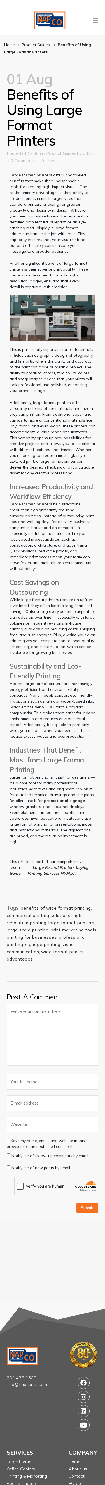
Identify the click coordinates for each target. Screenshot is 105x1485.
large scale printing (28, 930)
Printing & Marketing (27, 1476)
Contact (77, 1476)
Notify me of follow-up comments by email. (50, 1155)
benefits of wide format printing (56, 908)
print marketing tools (74, 930)
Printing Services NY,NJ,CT (52, 873)
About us (78, 1469)
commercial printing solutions (39, 915)
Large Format (20, 1461)
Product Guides (36, 44)
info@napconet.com (27, 1384)
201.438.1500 (21, 1377)
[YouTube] (83, 1425)
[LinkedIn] (83, 1411)
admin (89, 153)
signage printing (42, 944)
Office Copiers (21, 1469)
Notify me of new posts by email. (41, 1167)
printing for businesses (32, 937)
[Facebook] (83, 1382)
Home (9, 44)
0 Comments (23, 160)
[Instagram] (83, 1397)
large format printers (71, 922)
